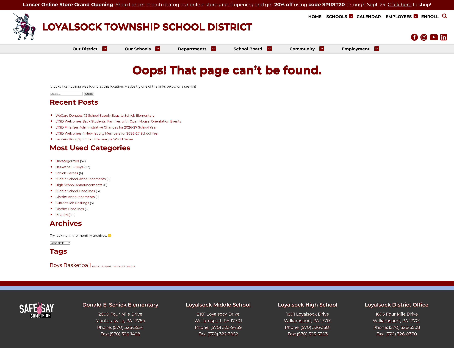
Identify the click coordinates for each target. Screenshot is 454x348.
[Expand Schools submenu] (351, 16)
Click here (399, 4)
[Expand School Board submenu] (269, 48)
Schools (336, 16)
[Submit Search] (444, 17)
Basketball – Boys (69, 167)
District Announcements (75, 197)
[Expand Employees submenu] (416, 16)
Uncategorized (67, 161)
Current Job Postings (72, 203)
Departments (192, 48)
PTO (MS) (63, 215)
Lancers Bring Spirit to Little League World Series (94, 139)
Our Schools (138, 48)
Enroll (430, 16)
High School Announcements (79, 185)
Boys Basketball (70, 265)
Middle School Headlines (75, 191)
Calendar (369, 16)
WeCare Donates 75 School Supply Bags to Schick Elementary (105, 116)
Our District (85, 48)
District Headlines (70, 209)
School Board (248, 48)
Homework (106, 266)
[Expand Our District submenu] (104, 48)
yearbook (131, 266)
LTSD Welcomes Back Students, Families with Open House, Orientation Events (118, 121)
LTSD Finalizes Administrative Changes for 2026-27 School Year (106, 127)
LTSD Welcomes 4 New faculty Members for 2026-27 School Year (107, 133)
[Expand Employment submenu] (376, 48)
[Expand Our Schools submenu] (157, 48)
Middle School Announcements (81, 179)
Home (315, 16)
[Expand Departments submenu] (213, 48)
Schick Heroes (67, 173)
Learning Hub (119, 266)
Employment (356, 48)
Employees (399, 16)
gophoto (96, 266)
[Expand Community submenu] (321, 48)
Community (302, 48)
